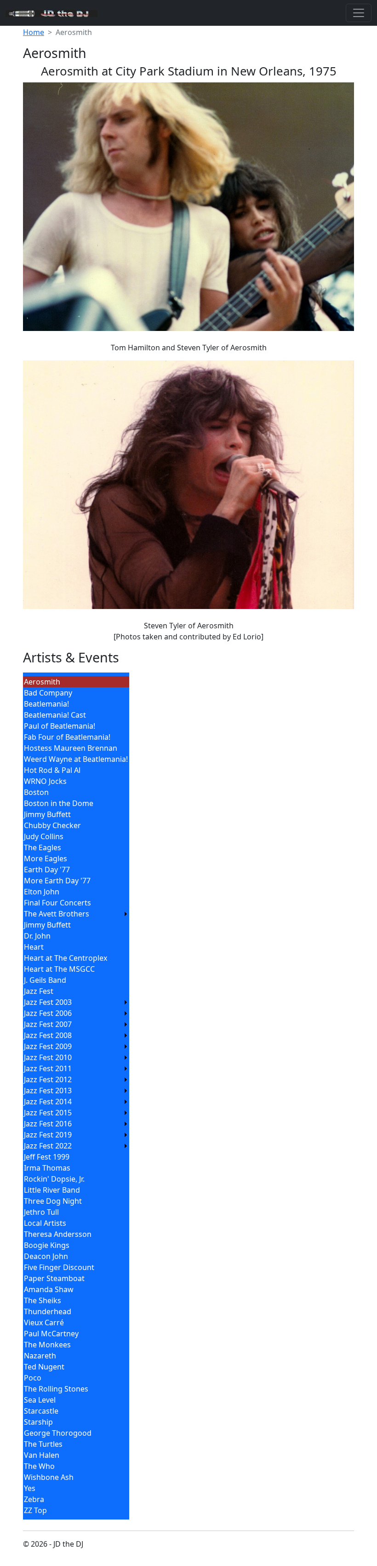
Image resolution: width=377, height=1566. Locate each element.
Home (33, 32)
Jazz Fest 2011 (48, 1068)
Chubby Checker (52, 825)
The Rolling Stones (56, 1389)
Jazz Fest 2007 (48, 1024)
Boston (36, 792)
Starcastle (41, 1411)
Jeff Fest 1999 (46, 1157)
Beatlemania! (46, 704)
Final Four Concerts (57, 903)
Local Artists (45, 1223)
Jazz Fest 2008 (48, 1035)
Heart (34, 947)
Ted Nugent (44, 1367)
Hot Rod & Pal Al (52, 770)
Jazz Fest (38, 991)
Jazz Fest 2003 (48, 1002)
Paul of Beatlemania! (59, 726)
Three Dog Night (53, 1201)
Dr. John (37, 936)
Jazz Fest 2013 (48, 1090)
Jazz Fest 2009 (48, 1046)
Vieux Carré (44, 1322)
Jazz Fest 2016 (48, 1124)
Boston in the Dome (58, 803)
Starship (38, 1422)
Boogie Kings (46, 1245)
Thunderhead (47, 1311)
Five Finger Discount (59, 1267)
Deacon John (46, 1256)
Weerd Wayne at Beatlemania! (76, 759)
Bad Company (48, 693)
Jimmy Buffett (47, 814)
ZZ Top (35, 1510)
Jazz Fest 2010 (48, 1057)
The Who (39, 1466)
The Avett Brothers (56, 914)
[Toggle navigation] (358, 13)
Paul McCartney (51, 1333)
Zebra (34, 1499)
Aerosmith (42, 682)
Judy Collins (43, 836)
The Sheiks (42, 1300)
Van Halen (41, 1455)
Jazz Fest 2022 (48, 1146)
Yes (29, 1488)
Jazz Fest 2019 (48, 1135)
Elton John (41, 892)
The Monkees (47, 1345)
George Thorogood (57, 1433)
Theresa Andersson (57, 1234)
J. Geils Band (45, 980)
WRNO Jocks (45, 781)
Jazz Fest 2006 (48, 1013)
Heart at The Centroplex (65, 958)
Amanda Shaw (49, 1289)
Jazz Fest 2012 (48, 1079)
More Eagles (45, 858)
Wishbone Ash (49, 1477)
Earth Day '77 (47, 869)
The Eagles (42, 847)
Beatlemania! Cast (55, 715)
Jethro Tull (41, 1212)
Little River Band (52, 1190)
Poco (32, 1378)
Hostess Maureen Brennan (70, 748)
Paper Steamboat (54, 1278)
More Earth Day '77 (57, 881)
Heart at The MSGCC (59, 969)
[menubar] (76, 1096)
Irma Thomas (47, 1168)
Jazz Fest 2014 (48, 1101)
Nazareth (40, 1356)
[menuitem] (76, 681)
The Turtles (43, 1444)
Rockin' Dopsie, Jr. (54, 1179)
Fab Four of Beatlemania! (67, 737)
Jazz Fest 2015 (48, 1113)
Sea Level (40, 1400)
